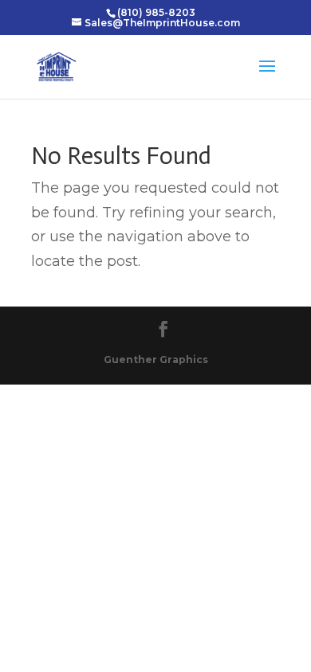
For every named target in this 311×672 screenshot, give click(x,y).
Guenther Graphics (156, 359)
